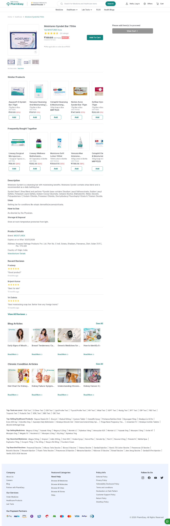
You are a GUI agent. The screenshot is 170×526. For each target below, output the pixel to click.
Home (10, 17)
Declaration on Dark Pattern (107, 491)
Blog (8, 484)
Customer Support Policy (105, 495)
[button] (86, 3)
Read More (21, 68)
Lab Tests (86, 10)
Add (14, 117)
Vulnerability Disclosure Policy (107, 484)
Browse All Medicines (59, 481)
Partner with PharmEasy (15, 487)
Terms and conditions (104, 487)
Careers (9, 480)
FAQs (53, 495)
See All (99, 323)
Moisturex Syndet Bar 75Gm (34, 17)
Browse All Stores (58, 491)
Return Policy (101, 498)
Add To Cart (95, 37)
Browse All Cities (57, 488)
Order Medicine (12, 497)
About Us (9, 477)
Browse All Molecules (59, 484)
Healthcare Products (14, 500)
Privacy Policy (101, 480)
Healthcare (71, 10)
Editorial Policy (101, 477)
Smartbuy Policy (102, 502)
